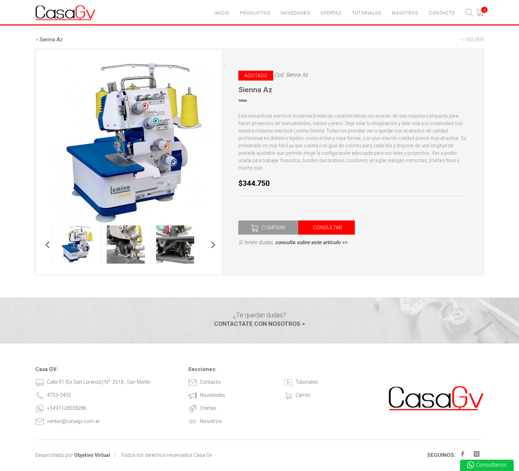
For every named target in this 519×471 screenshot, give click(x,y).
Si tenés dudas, (292, 242)
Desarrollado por (72, 455)
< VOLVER (472, 39)
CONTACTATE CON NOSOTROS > (259, 323)
